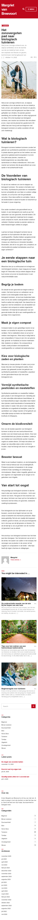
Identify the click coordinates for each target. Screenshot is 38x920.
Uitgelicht (4, 742)
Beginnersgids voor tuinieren (13, 688)
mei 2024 (4, 865)
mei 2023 (4, 888)
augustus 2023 (6, 879)
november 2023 (6, 873)
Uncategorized (5, 745)
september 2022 (6, 905)
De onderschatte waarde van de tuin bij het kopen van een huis (16, 604)
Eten (2, 731)
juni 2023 (4, 885)
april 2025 (4, 862)
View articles (15, 560)
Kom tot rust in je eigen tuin (11, 769)
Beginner (4, 722)
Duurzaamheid (6, 728)
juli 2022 (4, 911)
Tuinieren (5, 25)
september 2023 (6, 876)
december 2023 (6, 871)
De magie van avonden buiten (12, 762)
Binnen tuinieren (6, 725)
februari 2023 (5, 897)
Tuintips (3, 739)
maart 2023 (5, 894)
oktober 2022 (5, 903)
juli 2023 (4, 882)
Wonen (3, 748)
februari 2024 (5, 868)
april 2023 (4, 891)
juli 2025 (4, 859)
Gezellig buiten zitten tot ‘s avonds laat (15, 777)
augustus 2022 (6, 908)
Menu (31, 9)
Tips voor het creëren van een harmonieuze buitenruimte (13, 647)
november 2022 (6, 900)
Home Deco (5, 734)
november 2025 (6, 856)
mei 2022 (4, 914)
